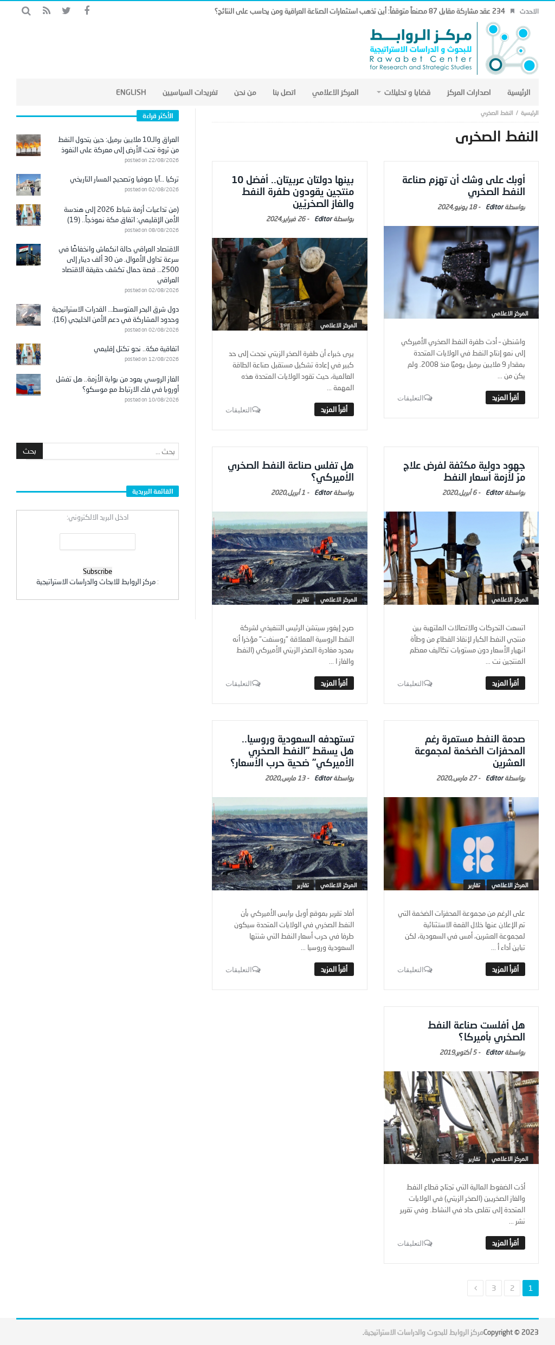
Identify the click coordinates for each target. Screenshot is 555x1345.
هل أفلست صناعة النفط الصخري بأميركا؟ (476, 1031)
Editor (494, 207)
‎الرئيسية (530, 112)
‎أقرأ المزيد (505, 397)
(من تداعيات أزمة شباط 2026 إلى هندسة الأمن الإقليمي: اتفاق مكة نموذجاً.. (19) (121, 214)
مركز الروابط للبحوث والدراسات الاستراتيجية (423, 1332)
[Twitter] (66, 11)
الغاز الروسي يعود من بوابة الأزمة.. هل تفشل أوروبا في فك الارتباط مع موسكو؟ (117, 383)
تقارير (303, 599)
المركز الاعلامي (510, 312)
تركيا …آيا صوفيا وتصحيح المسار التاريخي (124, 178)
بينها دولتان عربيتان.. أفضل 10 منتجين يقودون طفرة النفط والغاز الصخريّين (292, 191)
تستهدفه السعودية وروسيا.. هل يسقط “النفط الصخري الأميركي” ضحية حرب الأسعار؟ (292, 750)
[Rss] (46, 11)
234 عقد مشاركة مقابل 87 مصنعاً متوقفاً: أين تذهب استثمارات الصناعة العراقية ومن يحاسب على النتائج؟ (360, 11)
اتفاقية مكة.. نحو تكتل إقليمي (136, 348)
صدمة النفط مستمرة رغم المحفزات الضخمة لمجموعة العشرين (470, 750)
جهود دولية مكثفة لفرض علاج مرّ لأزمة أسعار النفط (464, 471)
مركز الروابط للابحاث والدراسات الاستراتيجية (96, 581)
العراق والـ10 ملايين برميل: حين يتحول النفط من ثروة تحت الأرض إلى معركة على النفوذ (118, 144)
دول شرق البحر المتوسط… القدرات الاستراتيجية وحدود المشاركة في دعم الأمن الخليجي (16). (115, 314)
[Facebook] (86, 11)
